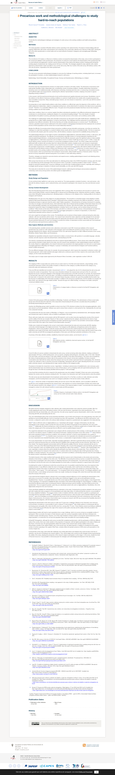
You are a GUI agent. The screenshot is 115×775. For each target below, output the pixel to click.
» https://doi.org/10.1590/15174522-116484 (42, 592)
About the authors (69, 27)
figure (34, 381)
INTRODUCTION (18, 36)
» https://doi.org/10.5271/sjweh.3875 (41, 549)
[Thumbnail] (40, 395)
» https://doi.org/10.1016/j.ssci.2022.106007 (42, 623)
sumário (31, 7)
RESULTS (16, 40)
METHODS (17, 38)
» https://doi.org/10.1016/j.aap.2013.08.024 (42, 605)
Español (97, 2)
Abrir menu (12, 3)
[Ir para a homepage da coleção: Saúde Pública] (15, 2)
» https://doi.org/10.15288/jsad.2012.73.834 (42, 575)
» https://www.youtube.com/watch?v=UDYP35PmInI (44, 674)
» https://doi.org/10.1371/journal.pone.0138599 (43, 647)
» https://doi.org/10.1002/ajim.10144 (41, 598)
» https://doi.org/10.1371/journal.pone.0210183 (43, 566)
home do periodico (17, 7)
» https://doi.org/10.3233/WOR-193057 (41, 617)
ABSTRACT (16, 33)
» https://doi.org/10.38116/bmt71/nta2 (41, 667)
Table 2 (86, 335)
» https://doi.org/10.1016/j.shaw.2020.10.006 (43, 630)
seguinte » (59, 7)
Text (15, 34)
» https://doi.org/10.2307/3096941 (40, 585)
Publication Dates (18, 45)
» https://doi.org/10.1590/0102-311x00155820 (43, 640)
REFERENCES (17, 44)
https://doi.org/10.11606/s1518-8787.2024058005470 (67, 12)
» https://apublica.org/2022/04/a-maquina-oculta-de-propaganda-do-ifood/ (49, 654)
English (103, 2)
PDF (70, 7)
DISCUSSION (17, 42)
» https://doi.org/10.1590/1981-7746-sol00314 (43, 560)
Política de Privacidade (86, 772)
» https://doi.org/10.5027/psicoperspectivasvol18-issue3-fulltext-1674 (48, 660)
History (15, 47)
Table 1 (64, 270)
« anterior (40, 7)
